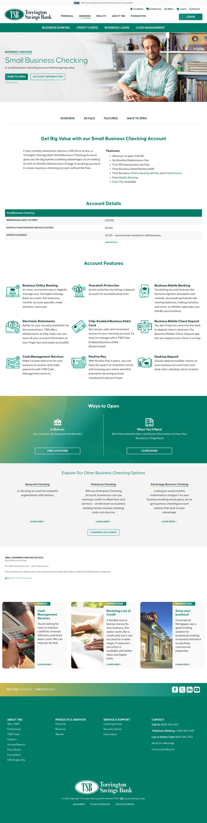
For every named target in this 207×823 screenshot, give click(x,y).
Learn (183, 9)
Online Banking (140, 173)
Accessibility (79, 804)
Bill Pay (155, 173)
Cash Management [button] (150, 27)
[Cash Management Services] (34, 634)
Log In (191, 17)
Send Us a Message (163, 743)
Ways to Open (137, 118)
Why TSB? (13, 724)
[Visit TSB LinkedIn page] (190, 689)
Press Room (14, 750)
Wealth (101, 16)
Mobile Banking (128, 177)
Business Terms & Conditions (20, 578)
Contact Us (155, 9)
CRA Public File (16, 760)
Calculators (110, 734)
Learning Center (113, 724)
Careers (12, 739)
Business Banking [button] (56, 27)
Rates (171, 9)
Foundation (138, 16)
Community (14, 729)
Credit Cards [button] (87, 27)
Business (84, 16)
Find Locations (57, 451)
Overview (67, 118)
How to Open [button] (16, 77)
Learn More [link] (36, 522)
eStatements (173, 173)
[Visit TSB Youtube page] (197, 689)
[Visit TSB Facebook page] (175, 689)
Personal (67, 16)
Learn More (149, 451)
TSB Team (13, 734)
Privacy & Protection (100, 804)
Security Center (113, 729)
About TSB (118, 16)
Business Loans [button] (117, 27)
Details (89, 118)
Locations (138, 9)
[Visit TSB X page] (182, 689)
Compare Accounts (103, 532)
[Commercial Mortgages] (172, 634)
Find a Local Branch (163, 749)
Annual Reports (16, 744)
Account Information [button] (48, 77)
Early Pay (118, 181)
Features (111, 118)
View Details (11, 83)
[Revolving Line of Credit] (103, 634)
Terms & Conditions (124, 804)
